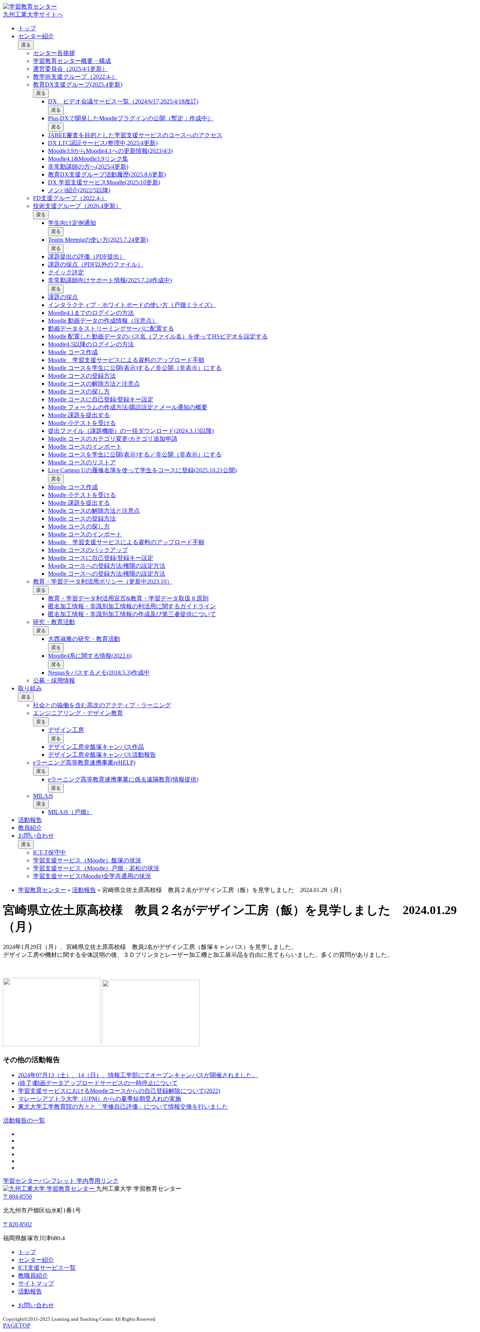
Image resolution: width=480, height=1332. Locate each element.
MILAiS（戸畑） (70, 812)
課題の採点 (63, 297)
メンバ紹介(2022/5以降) (79, 190)
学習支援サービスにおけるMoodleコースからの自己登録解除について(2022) (119, 1091)
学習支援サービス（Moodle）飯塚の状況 (87, 860)
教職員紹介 (33, 1275)
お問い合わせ (36, 835)
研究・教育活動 (54, 622)
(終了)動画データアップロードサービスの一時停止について (98, 1083)
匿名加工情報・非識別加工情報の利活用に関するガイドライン (132, 606)
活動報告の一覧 (24, 1120)
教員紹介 (30, 828)
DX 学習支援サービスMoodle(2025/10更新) (104, 182)
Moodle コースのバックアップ (88, 550)
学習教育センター (42, 890)
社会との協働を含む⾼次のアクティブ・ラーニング (102, 705)
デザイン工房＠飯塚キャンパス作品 (96, 747)
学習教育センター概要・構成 (72, 61)
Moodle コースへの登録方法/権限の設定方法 (106, 566)
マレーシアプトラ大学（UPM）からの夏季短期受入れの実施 (99, 1099)
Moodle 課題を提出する (79, 415)
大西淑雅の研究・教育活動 (84, 639)
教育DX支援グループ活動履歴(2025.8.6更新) (107, 174)
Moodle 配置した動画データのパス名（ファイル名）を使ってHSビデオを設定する (158, 336)
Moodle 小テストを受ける (82, 423)
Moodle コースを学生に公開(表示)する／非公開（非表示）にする (135, 368)
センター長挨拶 (54, 53)
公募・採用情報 (54, 680)
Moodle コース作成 (73, 352)
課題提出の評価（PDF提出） (86, 256)
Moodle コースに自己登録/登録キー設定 (100, 399)
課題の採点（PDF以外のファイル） (95, 264)
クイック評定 (66, 272)
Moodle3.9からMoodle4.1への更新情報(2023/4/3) (110, 151)
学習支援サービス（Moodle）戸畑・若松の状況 (96, 868)
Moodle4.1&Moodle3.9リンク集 (88, 159)
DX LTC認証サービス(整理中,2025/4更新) (103, 143)
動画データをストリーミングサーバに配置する (111, 328)
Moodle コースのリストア (82, 462)
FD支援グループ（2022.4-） (70, 198)
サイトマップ (36, 1283)
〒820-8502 (17, 1224)
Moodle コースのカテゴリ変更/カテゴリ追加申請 (112, 439)
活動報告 (30, 820)
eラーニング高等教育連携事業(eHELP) (84, 762)
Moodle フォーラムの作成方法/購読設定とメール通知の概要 (127, 407)
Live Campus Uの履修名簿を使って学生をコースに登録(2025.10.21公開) (142, 470)
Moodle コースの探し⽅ (79, 391)
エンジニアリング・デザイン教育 (78, 713)
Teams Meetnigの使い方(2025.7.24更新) (98, 239)
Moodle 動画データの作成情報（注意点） (103, 320)
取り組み (30, 688)
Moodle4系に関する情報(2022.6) (90, 656)
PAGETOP (16, 1325)
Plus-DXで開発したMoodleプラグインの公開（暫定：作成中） (130, 118)
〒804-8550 (17, 1196)
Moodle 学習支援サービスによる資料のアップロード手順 (126, 360)
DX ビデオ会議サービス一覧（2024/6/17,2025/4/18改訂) (123, 101)
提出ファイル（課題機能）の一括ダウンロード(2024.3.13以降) (131, 431)
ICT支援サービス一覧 (47, 1268)
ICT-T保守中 (49, 852)
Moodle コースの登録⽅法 (82, 376)
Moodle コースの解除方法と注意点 (94, 383)
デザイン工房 (66, 730)
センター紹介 (36, 36)
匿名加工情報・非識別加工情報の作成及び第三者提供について (132, 614)
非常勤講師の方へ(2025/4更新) (88, 166)
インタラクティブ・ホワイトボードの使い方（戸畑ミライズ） (132, 305)
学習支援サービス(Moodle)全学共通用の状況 (92, 876)
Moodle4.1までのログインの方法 (91, 313)
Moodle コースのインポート (85, 446)
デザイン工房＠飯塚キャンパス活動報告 (102, 754)
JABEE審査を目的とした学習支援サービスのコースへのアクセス (135, 135)
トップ (27, 28)
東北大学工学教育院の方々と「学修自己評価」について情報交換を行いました (123, 1106)
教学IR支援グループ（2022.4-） (75, 76)
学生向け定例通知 (72, 223)
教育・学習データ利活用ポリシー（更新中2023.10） (102, 581)
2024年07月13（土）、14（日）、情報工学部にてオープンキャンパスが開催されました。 (138, 1075)
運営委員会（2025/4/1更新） (70, 69)
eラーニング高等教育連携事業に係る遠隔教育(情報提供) (123, 779)
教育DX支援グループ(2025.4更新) (77, 84)
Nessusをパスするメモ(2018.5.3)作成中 (99, 672)
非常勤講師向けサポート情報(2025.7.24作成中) (110, 280)
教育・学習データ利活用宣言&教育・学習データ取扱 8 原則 (128, 598)
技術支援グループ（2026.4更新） (77, 206)
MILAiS (43, 796)
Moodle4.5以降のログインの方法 (91, 344)
